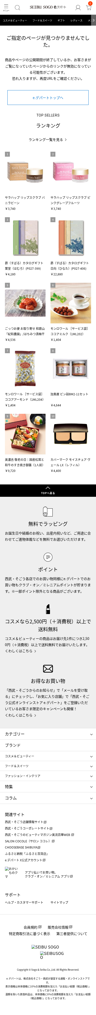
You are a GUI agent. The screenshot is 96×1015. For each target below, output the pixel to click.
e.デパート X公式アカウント (23, 860)
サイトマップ (59, 902)
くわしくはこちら (18, 650)
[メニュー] (6, 7)
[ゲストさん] (78, 7)
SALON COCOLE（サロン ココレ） (28, 841)
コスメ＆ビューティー (15, 20)
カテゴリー (15, 734)
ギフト (61, 20)
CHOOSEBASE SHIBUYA (21, 847)
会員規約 (30, 927)
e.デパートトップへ (48, 97)
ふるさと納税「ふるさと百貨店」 (27, 853)
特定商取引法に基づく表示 (29, 933)
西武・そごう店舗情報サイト (24, 822)
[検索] (18, 7)
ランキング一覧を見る (46, 139)
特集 (9, 786)
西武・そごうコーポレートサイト (27, 828)
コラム (11, 798)
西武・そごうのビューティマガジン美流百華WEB (38, 834)
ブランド (13, 745)
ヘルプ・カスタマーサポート (24, 902)
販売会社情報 (58, 927)
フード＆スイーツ (42, 20)
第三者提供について (71, 933)
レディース (76, 20)
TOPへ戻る (48, 493)
